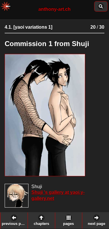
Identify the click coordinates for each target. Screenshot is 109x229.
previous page (14, 224)
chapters (41, 224)
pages (68, 224)
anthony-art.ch (54, 9)
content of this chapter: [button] (101, 6)
